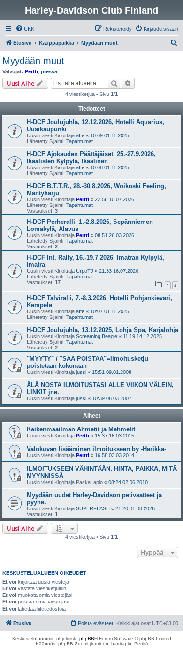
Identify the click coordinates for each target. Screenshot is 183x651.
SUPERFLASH (93, 508)
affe (80, 135)
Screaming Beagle (96, 336)
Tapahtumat (79, 141)
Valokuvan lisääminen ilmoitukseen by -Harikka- (96, 449)
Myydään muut (33, 61)
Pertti (31, 71)
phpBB (86, 638)
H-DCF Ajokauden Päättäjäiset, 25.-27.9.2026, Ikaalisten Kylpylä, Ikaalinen (91, 158)
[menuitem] (24, 28)
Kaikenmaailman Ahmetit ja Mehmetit (81, 429)
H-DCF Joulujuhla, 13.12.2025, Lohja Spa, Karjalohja (102, 329)
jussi (81, 372)
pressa (49, 71)
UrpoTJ (84, 271)
